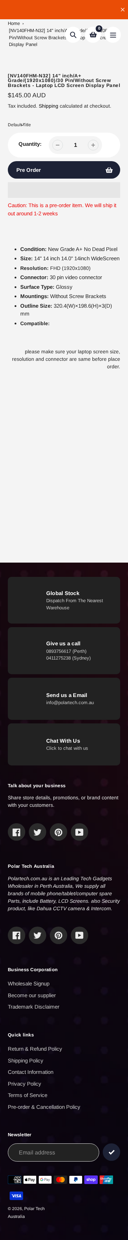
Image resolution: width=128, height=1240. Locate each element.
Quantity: (30, 144)
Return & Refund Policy (35, 1049)
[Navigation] (113, 35)
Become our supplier (32, 995)
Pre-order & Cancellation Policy (44, 1107)
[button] (64, 190)
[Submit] (111, 1152)
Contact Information (30, 1072)
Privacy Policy (24, 1084)
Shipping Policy (25, 1060)
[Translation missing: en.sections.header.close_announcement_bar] (122, 9)
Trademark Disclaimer (33, 1007)
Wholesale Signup (28, 983)
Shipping (48, 106)
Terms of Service (27, 1095)
